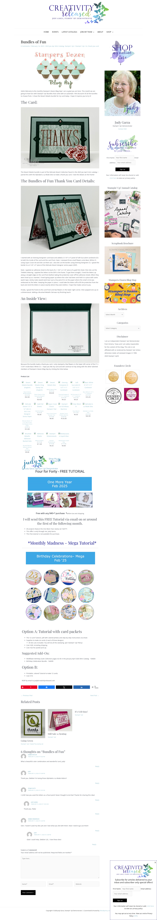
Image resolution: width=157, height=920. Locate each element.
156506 (27, 450)
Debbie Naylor (32, 754)
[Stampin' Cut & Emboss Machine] (63, 406)
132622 (39, 412)
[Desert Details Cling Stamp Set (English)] (39, 386)
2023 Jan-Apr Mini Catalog (54, 46)
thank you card (93, 46)
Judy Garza (34, 802)
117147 (76, 412)
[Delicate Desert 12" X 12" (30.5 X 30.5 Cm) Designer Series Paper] (27, 410)
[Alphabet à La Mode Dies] (88, 405)
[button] (93, 32)
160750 (88, 414)
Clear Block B (76, 411)
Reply (97, 766)
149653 (64, 416)
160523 (39, 397)
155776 (76, 397)
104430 (52, 443)
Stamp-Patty (32, 788)
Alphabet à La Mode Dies (88, 411)
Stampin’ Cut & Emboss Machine (63, 414)
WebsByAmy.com (105, 911)
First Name (110, 158)
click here (113, 178)
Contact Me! (122, 129)
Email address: (146, 889)
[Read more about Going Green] (33, 723)
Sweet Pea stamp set (36, 744)
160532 (27, 395)
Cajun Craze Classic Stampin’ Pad (52, 414)
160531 (52, 391)
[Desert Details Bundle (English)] (27, 385)
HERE (135, 916)
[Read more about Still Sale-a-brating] (60, 720)
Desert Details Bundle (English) (27, 392)
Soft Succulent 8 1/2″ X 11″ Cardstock (76, 395)
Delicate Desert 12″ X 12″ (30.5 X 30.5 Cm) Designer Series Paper (27, 423)
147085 (52, 416)
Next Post (94, 695)
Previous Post (26, 695)
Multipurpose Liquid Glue (64, 441)
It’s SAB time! (81, 711)
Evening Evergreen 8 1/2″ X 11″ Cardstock (64, 395)
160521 (27, 427)
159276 (88, 395)
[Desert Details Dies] (51, 384)
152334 (39, 442)
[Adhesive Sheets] (39, 435)
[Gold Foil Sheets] (39, 405)
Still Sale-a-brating (57, 733)
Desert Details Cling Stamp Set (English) (39, 395)
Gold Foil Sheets (39, 411)
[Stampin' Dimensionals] (51, 435)
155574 (64, 397)
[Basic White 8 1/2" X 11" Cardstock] (88, 385)
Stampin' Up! (69, 46)
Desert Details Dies (52, 389)
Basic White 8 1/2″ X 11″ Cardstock (88, 392)
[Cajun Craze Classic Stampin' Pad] (51, 406)
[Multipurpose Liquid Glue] (63, 435)
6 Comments (25, 46)
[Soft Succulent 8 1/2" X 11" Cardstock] (76, 386)
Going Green (27, 740)
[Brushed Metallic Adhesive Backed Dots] (27, 437)
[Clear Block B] (76, 405)
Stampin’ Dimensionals (51, 441)
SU (86, 46)
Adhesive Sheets (39, 440)
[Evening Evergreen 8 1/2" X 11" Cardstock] (63, 386)
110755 (64, 443)
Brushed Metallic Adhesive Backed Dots (27, 447)
